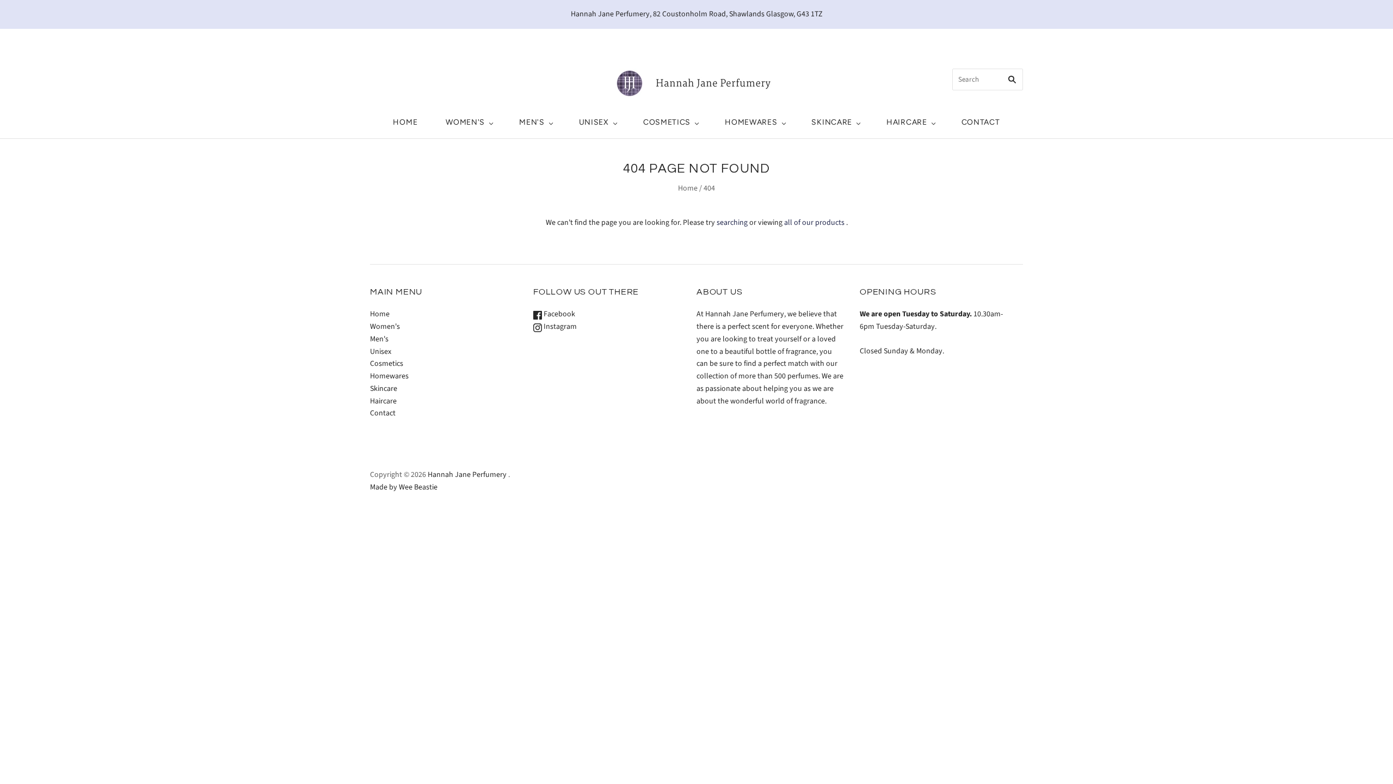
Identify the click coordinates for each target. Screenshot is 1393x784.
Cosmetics (667, 122)
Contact (980, 122)
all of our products (814, 222)
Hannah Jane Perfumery (467, 474)
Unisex (594, 122)
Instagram (559, 326)
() (976, 40)
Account (923, 40)
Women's (465, 122)
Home (405, 122)
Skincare (831, 122)
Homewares (751, 122)
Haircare (906, 122)
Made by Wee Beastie (403, 487)
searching (732, 222)
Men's (532, 122)
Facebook (558, 314)
